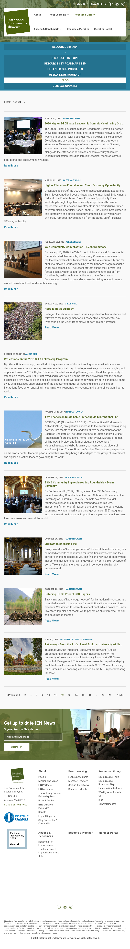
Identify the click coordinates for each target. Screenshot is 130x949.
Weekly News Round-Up (65, 74)
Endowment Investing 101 (61, 543)
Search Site (98, 4)
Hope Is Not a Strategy (59, 308)
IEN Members (45, 789)
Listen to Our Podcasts (65, 69)
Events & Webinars (78, 777)
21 (110, 695)
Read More (11, 165)
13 (69, 695)
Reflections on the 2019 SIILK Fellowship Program (36, 359)
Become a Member (78, 29)
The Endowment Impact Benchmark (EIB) (48, 852)
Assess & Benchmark (45, 834)
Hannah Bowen (71, 118)
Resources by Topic (65, 58)
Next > (120, 695)
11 (55, 695)
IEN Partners (45, 785)
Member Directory (78, 781)
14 (76, 695)
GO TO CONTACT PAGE (15, 805)
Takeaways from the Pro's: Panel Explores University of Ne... (83, 644)
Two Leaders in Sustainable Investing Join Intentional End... (82, 417)
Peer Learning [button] (58, 14)
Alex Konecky (73, 242)
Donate (42, 812)
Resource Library (110, 771)
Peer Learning (77, 771)
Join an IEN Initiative (79, 785)
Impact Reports (46, 816)
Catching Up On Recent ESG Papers (67, 594)
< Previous (12, 695)
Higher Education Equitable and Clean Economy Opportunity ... (84, 185)
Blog (65, 80)
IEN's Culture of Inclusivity (46, 806)
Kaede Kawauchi (72, 180)
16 (90, 695)
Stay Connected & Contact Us (48, 822)
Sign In (81, 4)
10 (48, 695)
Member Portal (103, 29)
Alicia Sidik (31, 354)
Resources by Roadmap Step (65, 63)
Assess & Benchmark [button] (46, 29)
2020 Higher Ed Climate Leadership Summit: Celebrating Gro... (84, 123)
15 (83, 695)
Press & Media (46, 800)
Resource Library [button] (85, 14)
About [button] (37, 14)
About (42, 771)
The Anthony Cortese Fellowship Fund (49, 795)
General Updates (65, 85)
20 (103, 695)
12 (62, 695)
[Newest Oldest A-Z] (18, 102)
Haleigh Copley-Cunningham (76, 639)
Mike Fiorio (71, 304)
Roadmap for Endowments (45, 843)
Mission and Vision (48, 781)
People (42, 777)
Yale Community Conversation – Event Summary (75, 247)
